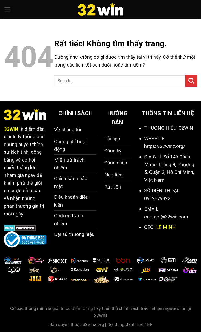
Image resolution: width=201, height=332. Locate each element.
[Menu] (7, 9)
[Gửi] (191, 81)
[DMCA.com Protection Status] (20, 227)
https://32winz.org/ (164, 146)
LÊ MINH (166, 227)
